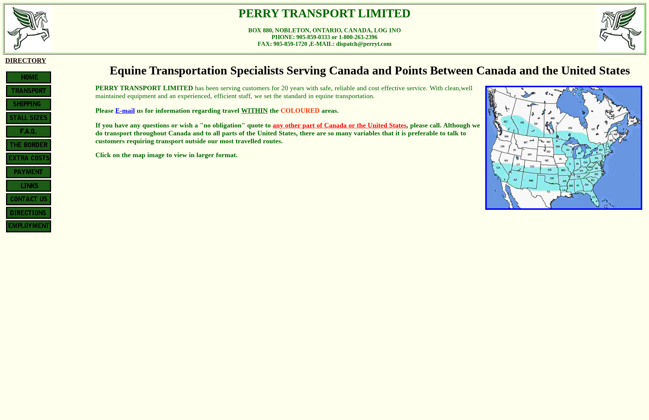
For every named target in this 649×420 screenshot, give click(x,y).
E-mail (125, 110)
